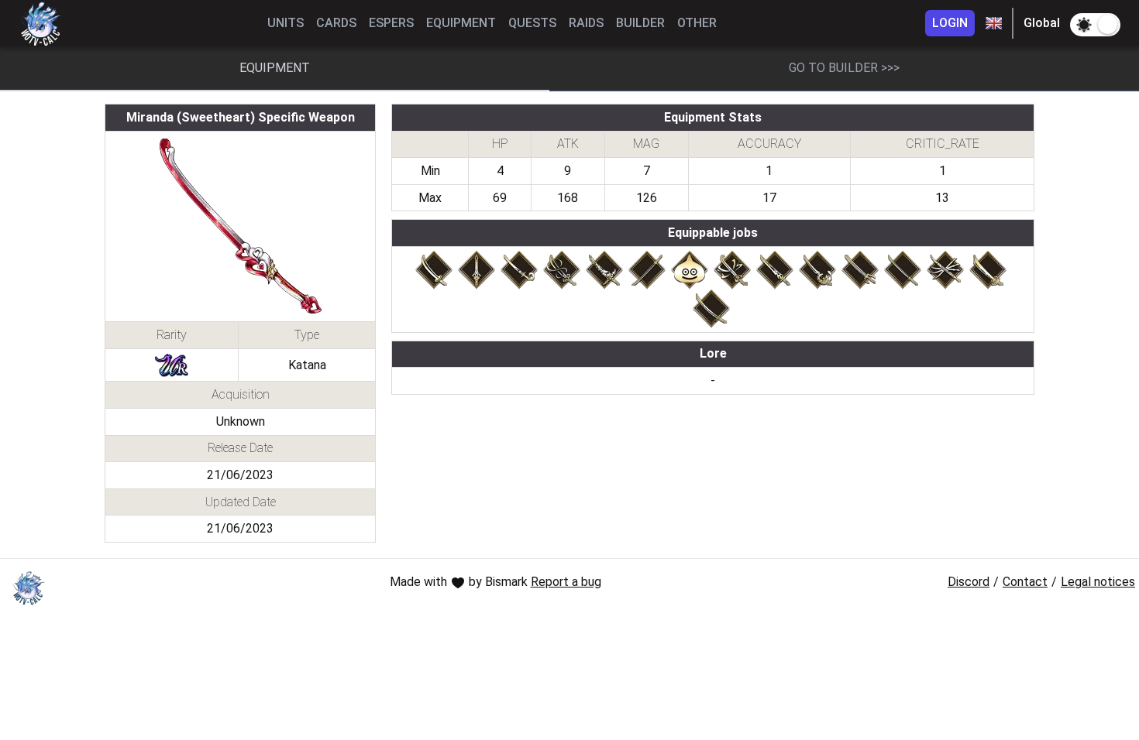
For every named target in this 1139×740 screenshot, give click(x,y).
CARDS (336, 22)
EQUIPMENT (461, 22)
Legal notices (1098, 581)
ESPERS (391, 22)
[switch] (1095, 24)
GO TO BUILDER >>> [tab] (844, 67)
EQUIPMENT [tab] (274, 67)
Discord (968, 581)
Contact (1025, 581)
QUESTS (532, 22)
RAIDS (586, 22)
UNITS (285, 22)
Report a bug (566, 581)
